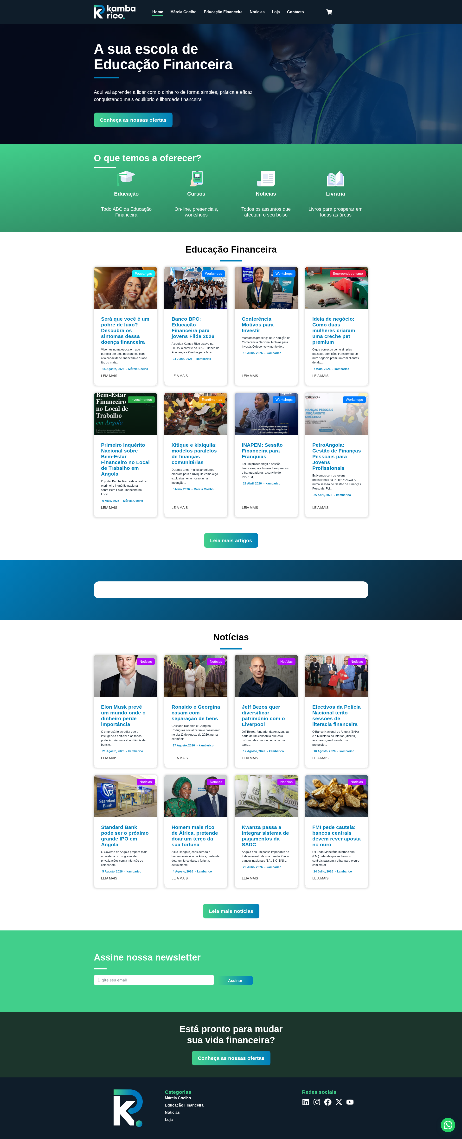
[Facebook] (328, 1102)
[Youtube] (350, 1102)
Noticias (257, 12)
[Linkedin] (305, 1102)
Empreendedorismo (348, 273)
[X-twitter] (339, 1102)
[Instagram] (317, 1102)
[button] (448, 1125)
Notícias (146, 661)
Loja (276, 12)
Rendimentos (212, 399)
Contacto (295, 12)
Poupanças (143, 273)
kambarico (203, 359)
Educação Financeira (223, 12)
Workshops (213, 273)
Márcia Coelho (183, 12)
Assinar (235, 980)
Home (157, 12)
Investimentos (141, 399)
